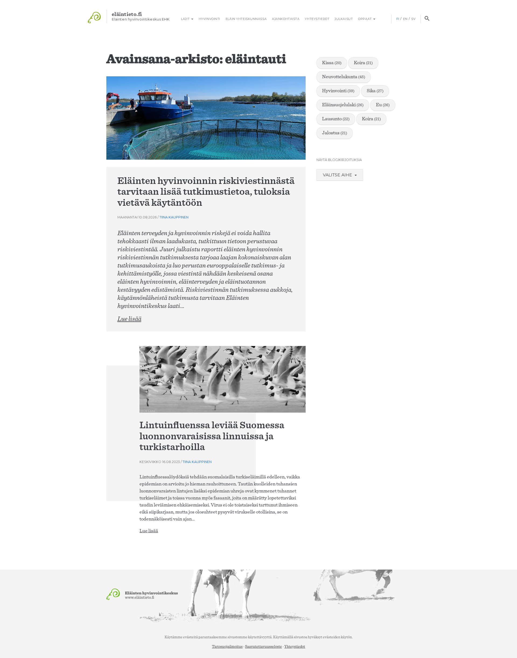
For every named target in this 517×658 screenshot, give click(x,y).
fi (397, 19)
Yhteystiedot (317, 19)
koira (363, 62)
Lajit (185, 19)
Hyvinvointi (209, 19)
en (405, 19)
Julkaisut (344, 19)
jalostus (334, 133)
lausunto (336, 118)
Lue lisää (129, 319)
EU (383, 104)
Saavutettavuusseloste (263, 647)
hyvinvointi (338, 90)
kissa (331, 62)
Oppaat (365, 19)
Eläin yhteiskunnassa (246, 19)
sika (375, 90)
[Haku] (426, 19)
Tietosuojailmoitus (227, 647)
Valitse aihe (338, 174)
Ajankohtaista (285, 19)
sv (413, 19)
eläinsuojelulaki (343, 104)
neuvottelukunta (343, 76)
